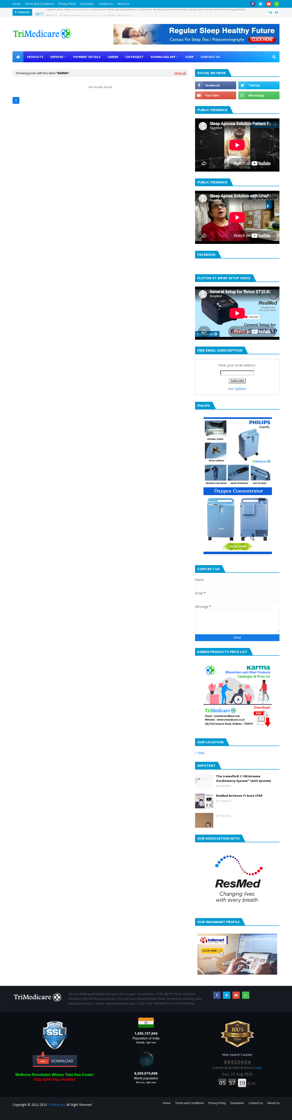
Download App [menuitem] (163, 57)
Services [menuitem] (56, 57)
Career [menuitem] (112, 57)
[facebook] (253, 4)
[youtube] (268, 4)
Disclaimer (87, 4)
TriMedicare (56, 1104)
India (258, 1067)
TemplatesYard (47, 1114)
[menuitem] (18, 56)
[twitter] (260, 4)
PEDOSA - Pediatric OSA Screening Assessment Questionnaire (88, 12)
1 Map (199, 753)
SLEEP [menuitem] (189, 57)
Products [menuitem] (35, 57)
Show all (180, 73)
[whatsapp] (276, 4)
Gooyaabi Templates (92, 1114)
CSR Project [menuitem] (134, 57)
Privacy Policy (67, 4)
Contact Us (106, 4)
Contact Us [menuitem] (210, 57)
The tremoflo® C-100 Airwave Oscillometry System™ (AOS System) (243, 778)
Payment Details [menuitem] (87, 57)
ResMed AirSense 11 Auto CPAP (239, 796)
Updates (240, 388)
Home (17, 4)
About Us (123, 4)
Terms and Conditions (39, 4)
